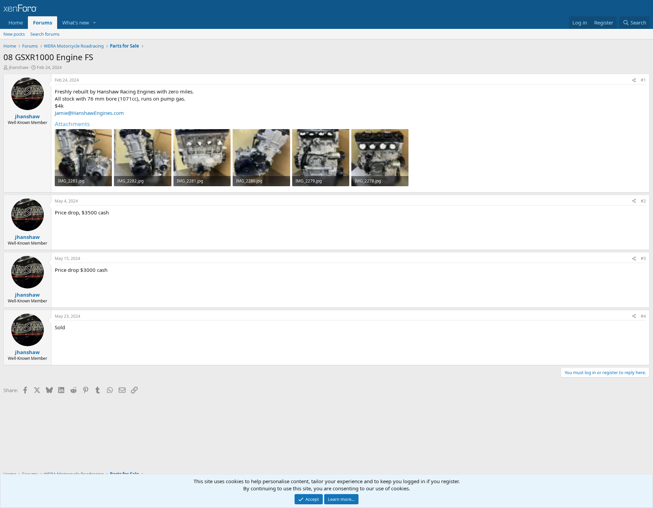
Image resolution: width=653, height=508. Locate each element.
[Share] (634, 80)
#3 (643, 258)
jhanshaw (18, 67)
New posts (14, 34)
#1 (643, 80)
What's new (75, 22)
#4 (643, 316)
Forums (42, 22)
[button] (94, 22)
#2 (643, 201)
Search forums (45, 34)
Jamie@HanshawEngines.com (89, 112)
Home (16, 22)
